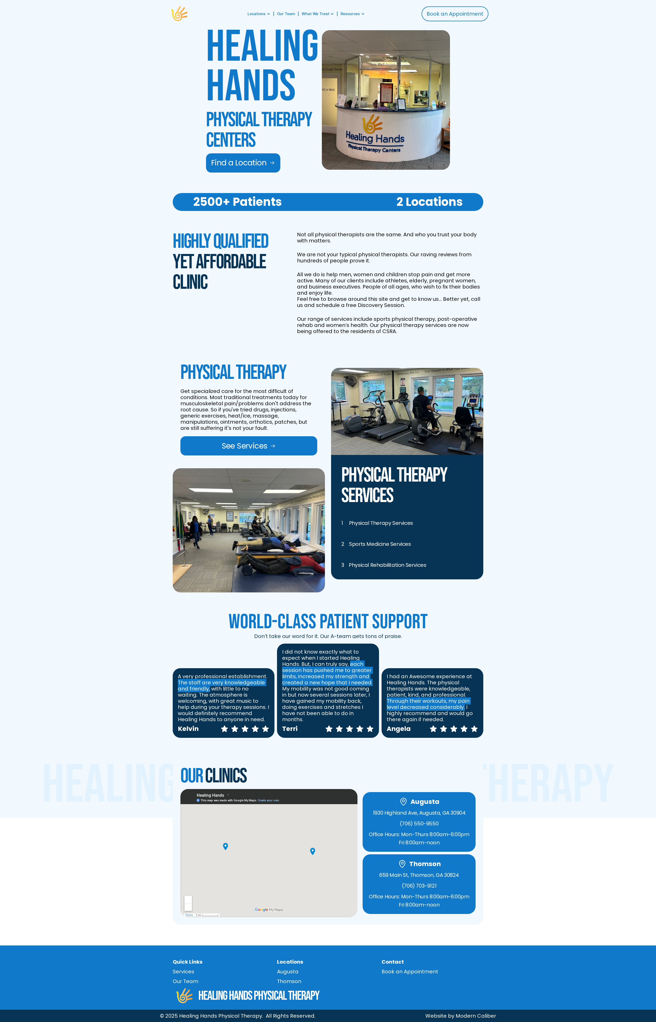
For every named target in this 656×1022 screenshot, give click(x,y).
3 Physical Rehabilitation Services (383, 565)
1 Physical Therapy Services (377, 523)
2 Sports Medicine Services (376, 544)
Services (183, 971)
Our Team (185, 981)
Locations (290, 961)
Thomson (289, 981)
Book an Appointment (410, 971)
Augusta (288, 971)
